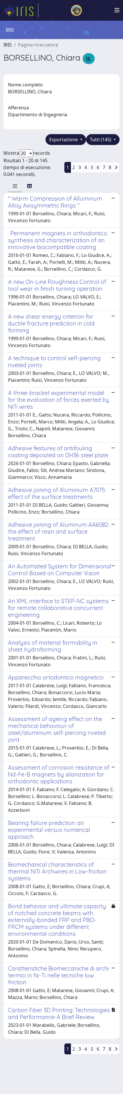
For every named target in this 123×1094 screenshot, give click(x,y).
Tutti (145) (101, 139)
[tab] (15, 186)
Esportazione (64, 139)
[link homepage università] (76, 10)
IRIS (7, 45)
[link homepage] (20, 10)
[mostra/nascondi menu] (117, 10)
